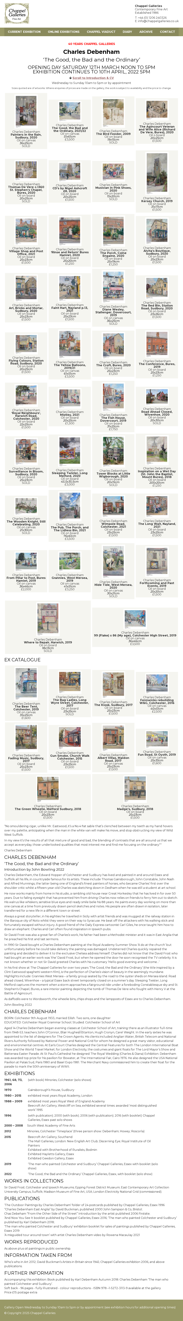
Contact (167, 32)
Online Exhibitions (64, 32)
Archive (146, 32)
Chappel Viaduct (101, 32)
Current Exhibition (24, 32)
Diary (127, 32)
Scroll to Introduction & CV (93, 78)
